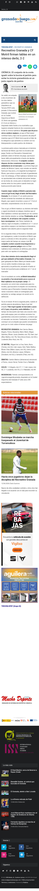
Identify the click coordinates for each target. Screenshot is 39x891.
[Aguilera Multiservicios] (19, 585)
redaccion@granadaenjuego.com (11, 880)
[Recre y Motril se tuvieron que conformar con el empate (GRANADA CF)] (28, 103)
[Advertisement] (19, 673)
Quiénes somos (19, 877)
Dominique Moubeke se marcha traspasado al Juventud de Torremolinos (17, 440)
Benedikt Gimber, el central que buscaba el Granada (22, 783)
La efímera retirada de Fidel (21, 799)
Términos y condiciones (8, 882)
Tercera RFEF (7, 47)
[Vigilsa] (19, 534)
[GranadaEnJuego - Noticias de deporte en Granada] (19, 18)
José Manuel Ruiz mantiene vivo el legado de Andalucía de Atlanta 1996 (24, 815)
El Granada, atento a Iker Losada (23, 792)
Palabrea (25, 882)
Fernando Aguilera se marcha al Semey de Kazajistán (23, 823)
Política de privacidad (28, 880)
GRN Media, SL (10, 877)
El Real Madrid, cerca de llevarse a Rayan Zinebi (24, 771)
